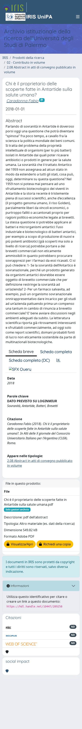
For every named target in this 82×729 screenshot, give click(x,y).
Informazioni (19, 586)
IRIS (5, 57)
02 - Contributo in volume (26, 62)
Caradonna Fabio (22, 100)
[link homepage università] (29, 17)
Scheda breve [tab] (21, 351)
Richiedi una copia (56, 544)
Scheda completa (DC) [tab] (29, 360)
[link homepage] (14, 7)
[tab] (58, 360)
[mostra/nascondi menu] (78, 17)
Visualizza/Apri (21, 544)
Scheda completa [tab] (56, 351)
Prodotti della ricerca (28, 57)
